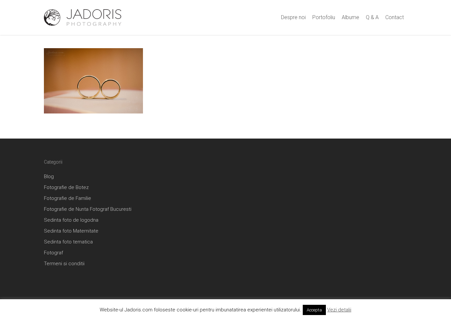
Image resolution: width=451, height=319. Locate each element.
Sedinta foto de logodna (71, 220)
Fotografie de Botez (66, 187)
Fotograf (53, 253)
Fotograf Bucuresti (110, 209)
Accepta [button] (314, 309)
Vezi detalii (339, 310)
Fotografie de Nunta (66, 209)
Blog (49, 176)
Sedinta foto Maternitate (71, 231)
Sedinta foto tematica (68, 242)
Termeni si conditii (64, 264)
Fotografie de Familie (67, 198)
